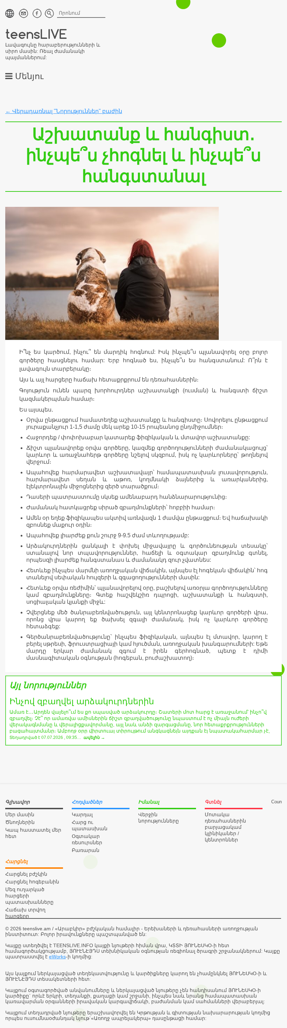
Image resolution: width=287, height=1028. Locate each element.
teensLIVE (36, 34)
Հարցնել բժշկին (26, 874)
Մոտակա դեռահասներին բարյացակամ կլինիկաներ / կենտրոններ (225, 827)
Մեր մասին (19, 814)
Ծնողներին (20, 822)
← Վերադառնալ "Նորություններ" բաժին (63, 111)
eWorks (57, 956)
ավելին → (94, 737)
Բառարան (85, 850)
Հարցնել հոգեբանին (32, 881)
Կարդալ (82, 814)
